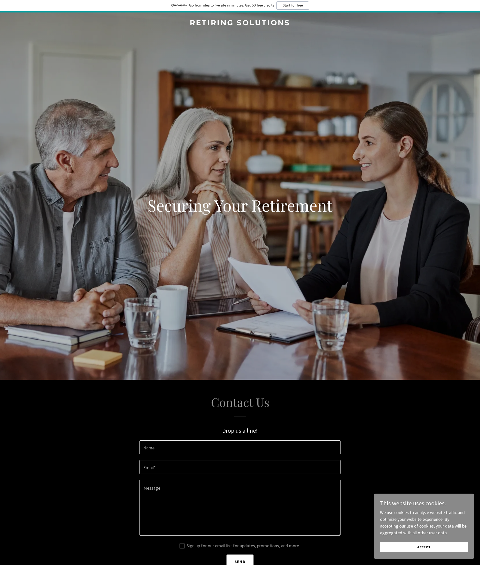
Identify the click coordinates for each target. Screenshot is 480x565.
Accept (424, 547)
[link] (240, 23)
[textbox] (239, 447)
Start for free (293, 5)
